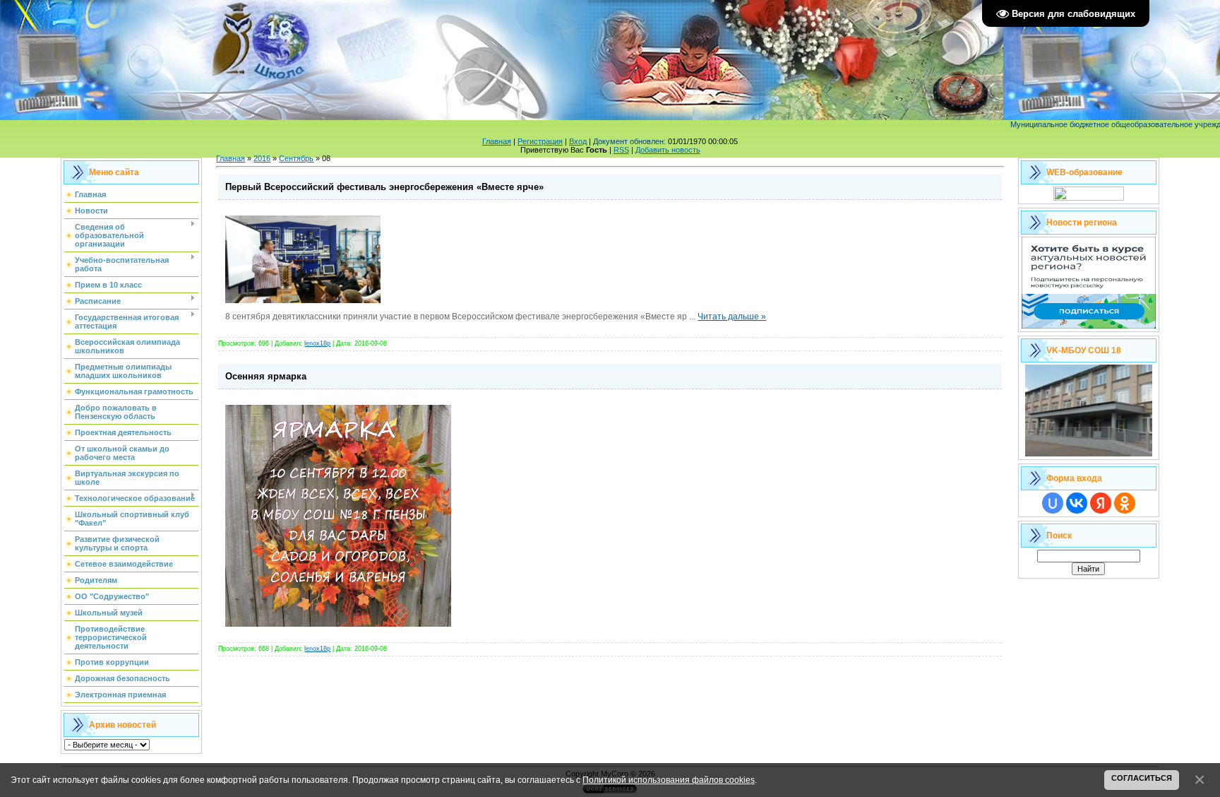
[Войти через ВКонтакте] (1076, 503)
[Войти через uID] (1052, 503)
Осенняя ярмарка (265, 376)
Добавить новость (667, 150)
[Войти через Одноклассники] (1124, 503)
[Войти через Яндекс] (1100, 503)
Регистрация (540, 141)
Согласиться (1141, 778)
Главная (496, 141)
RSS (621, 150)
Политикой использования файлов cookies (668, 779)
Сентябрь (296, 158)
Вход (578, 141)
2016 (261, 158)
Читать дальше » (732, 316)
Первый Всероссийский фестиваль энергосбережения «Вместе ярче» (384, 187)
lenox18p (317, 343)
